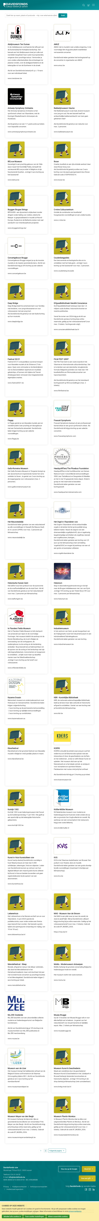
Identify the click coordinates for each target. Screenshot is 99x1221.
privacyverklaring (75, 1211)
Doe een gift (86, 1178)
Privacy (6, 1187)
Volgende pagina (55, 1151)
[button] (93, 5)
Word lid (87, 1169)
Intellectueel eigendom (15, 1189)
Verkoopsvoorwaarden (38, 1187)
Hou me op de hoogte (69, 1169)
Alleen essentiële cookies (58, 1216)
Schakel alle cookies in (12, 1216)
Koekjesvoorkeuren (19, 1187)
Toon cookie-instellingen (34, 1216)
